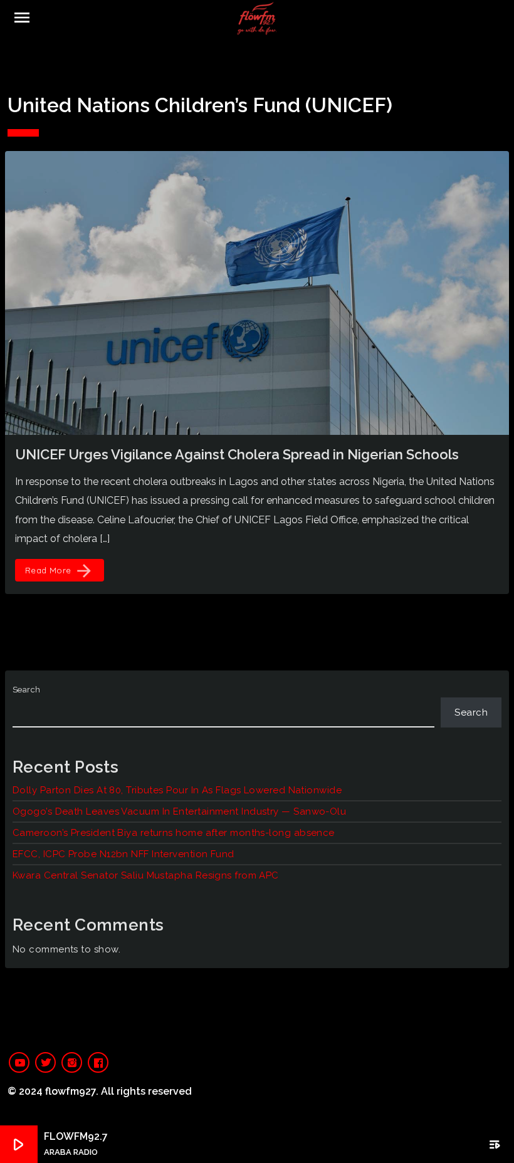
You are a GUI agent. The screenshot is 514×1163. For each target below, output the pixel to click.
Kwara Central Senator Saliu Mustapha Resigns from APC (146, 875)
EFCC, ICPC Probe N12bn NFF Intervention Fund (123, 854)
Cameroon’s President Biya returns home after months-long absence (174, 832)
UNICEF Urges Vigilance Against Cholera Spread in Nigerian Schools (237, 454)
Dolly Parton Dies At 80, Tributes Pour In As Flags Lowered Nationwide (177, 790)
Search (27, 689)
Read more (59, 571)
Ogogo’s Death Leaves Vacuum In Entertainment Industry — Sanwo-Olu (179, 811)
